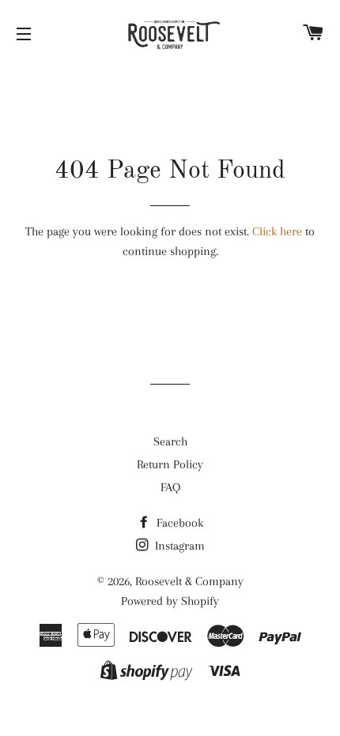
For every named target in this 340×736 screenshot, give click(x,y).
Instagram (178, 546)
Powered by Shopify (170, 601)
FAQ (170, 487)
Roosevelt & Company (189, 581)
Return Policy (170, 464)
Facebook (178, 523)
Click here (277, 231)
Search (170, 441)
